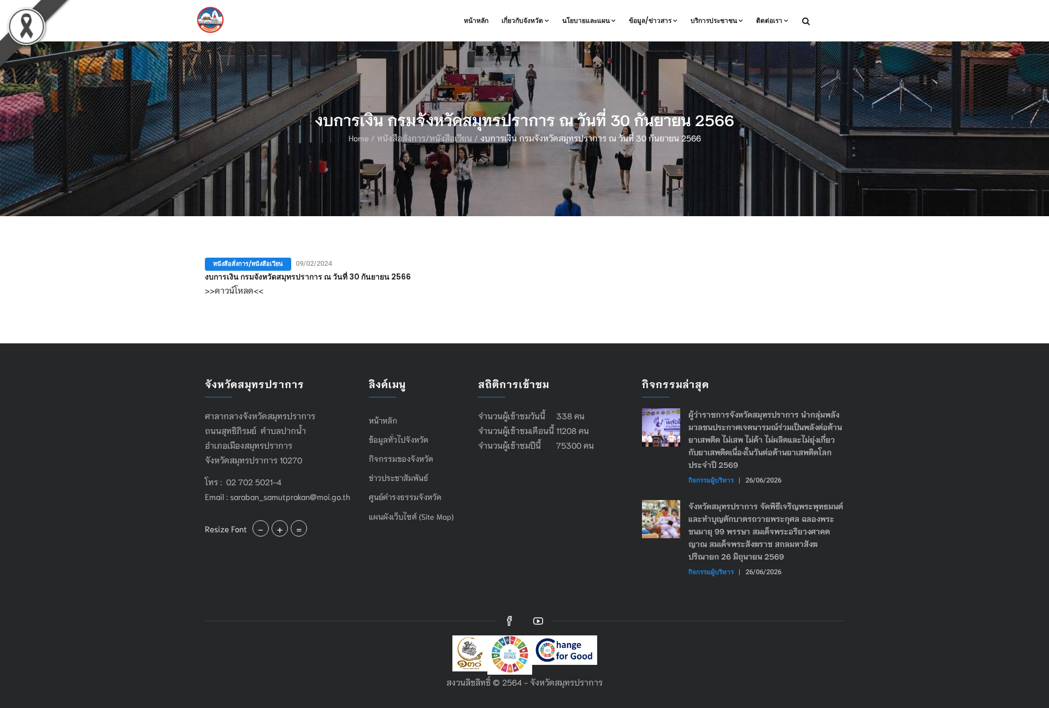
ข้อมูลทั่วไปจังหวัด (398, 439)
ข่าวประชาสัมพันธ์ (398, 478)
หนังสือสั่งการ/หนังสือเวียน (424, 137)
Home (359, 137)
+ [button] (279, 528)
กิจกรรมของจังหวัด (401, 458)
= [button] (299, 528)
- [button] (260, 528)
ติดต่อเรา (769, 20)
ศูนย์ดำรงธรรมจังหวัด (405, 497)
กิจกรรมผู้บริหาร (711, 480)
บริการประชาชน (714, 20)
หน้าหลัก (476, 20)
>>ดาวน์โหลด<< (234, 289)
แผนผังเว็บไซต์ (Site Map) (411, 516)
